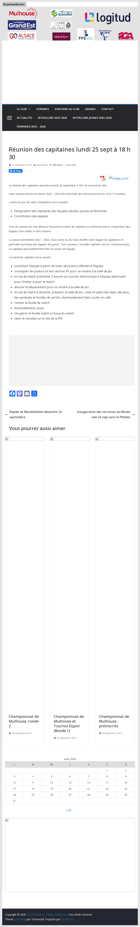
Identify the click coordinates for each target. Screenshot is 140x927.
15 (107, 782)
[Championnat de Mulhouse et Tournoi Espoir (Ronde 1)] (70, 440)
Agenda (90, 109)
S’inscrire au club (67, 109)
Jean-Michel (42, 165)
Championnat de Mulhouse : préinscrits (114, 721)
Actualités (24, 117)
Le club (22, 109)
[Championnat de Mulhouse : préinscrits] (115, 440)
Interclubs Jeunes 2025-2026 (92, 117)
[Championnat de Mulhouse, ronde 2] (25, 440)
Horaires (42, 109)
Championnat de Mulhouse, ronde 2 (24, 721)
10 (14, 782)
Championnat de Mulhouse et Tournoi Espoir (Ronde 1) (69, 723)
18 (33, 788)
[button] (29, 109)
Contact (107, 109)
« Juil (68, 810)
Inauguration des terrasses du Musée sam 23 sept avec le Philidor (104, 414)
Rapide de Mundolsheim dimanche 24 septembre (35, 414)
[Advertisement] (70, 76)
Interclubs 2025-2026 (52, 117)
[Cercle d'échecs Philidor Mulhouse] (70, 4)
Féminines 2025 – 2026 (31, 126)
